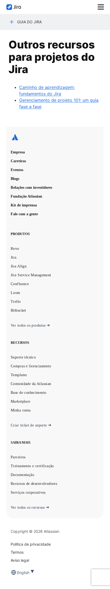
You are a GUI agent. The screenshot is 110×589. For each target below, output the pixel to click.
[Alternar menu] (101, 7)
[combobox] (17, 572)
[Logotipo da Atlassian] (55, 137)
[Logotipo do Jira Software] (13, 7)
